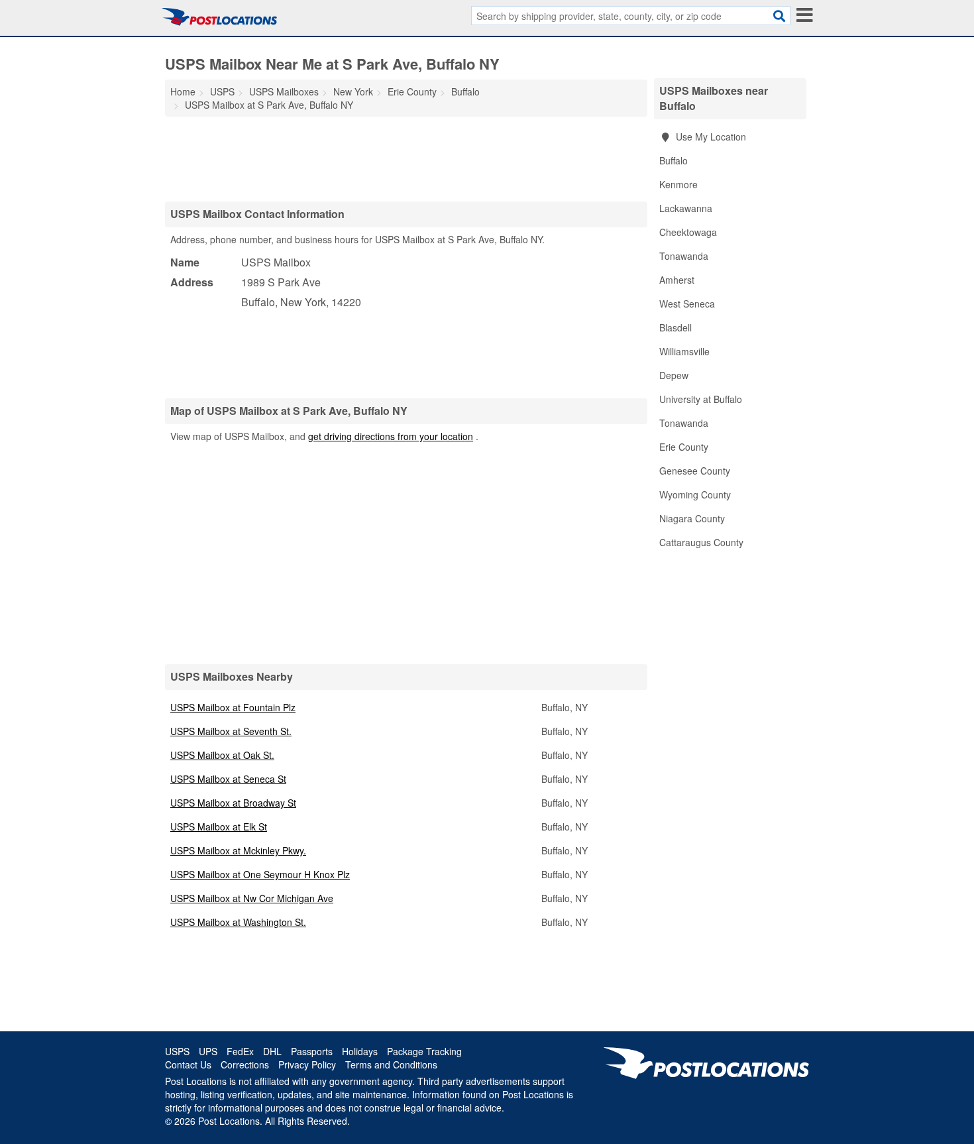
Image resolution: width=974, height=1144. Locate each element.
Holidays (360, 1051)
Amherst (676, 279)
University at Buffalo (700, 399)
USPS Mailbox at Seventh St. (231, 731)
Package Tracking (424, 1051)
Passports (312, 1051)
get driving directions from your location (390, 436)
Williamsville (684, 351)
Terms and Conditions (391, 1064)
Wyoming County (695, 494)
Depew (673, 375)
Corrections (245, 1064)
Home (182, 91)
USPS (177, 1051)
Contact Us (188, 1064)
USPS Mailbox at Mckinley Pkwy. (238, 850)
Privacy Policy (307, 1064)
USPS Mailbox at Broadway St (233, 802)
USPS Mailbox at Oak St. (222, 755)
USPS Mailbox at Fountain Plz (233, 707)
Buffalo (673, 160)
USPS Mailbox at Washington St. (238, 922)
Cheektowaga (688, 232)
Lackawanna (685, 208)
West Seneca (687, 303)
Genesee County (694, 470)
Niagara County (692, 518)
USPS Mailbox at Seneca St (228, 778)
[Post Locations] (219, 16)
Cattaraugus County (701, 542)
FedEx (240, 1051)
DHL (272, 1051)
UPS (208, 1051)
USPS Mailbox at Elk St (218, 826)
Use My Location (709, 136)
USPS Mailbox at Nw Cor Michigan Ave (251, 898)
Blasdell (675, 327)
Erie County (683, 446)
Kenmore (678, 184)
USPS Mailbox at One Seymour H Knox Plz (260, 874)
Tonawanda (683, 255)
